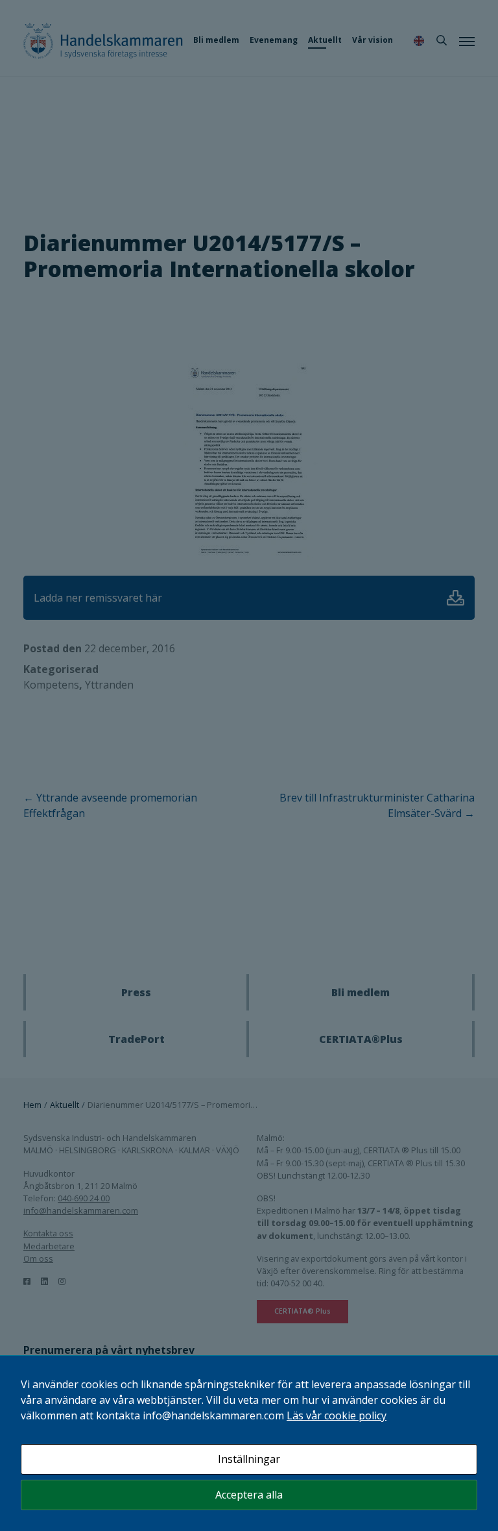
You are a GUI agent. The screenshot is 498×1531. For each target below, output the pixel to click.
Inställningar (249, 1459)
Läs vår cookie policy (336, 1415)
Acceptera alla (249, 1495)
